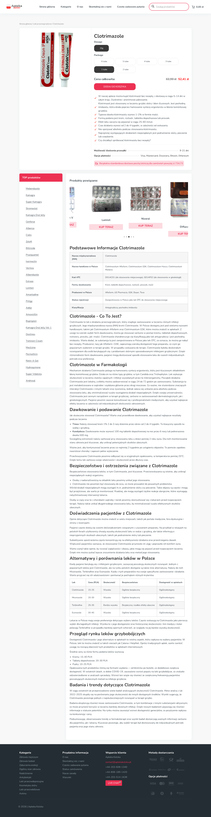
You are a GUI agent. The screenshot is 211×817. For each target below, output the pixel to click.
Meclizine (31, 347)
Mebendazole (33, 188)
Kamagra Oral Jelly (35, 215)
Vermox (30, 268)
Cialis (29, 235)
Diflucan (168, 226)
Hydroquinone (33, 367)
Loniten (30, 288)
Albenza (30, 228)
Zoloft (29, 241)
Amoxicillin (31, 314)
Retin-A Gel (32, 360)
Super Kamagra (34, 201)
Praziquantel (32, 254)
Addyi (29, 307)
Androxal (30, 380)
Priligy (29, 301)
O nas (80, 6)
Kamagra (30, 195)
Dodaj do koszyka (114, 86)
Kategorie (66, 6)
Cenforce (30, 221)
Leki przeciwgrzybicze (42, 24)
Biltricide (30, 248)
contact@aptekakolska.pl (118, 762)
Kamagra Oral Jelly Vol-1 (39, 327)
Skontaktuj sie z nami (100, 6)
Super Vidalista (34, 374)
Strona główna (47, 6)
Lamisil (89, 220)
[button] (89, 227)
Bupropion (31, 321)
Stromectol (31, 208)
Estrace (29, 281)
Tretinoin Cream (34, 340)
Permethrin (32, 354)
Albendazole (32, 274)
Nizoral (129, 218)
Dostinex (30, 334)
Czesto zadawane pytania (131, 6)
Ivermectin (31, 261)
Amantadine (32, 294)
